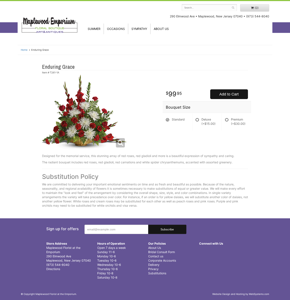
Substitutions (157, 273)
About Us (154, 248)
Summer (94, 29)
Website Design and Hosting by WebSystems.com (240, 294)
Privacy (153, 269)
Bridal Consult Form (161, 252)
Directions (53, 269)
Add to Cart (229, 94)
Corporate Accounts (162, 260)
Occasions (116, 29)
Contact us (155, 256)
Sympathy (139, 29)
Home (24, 49)
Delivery (153, 264)
